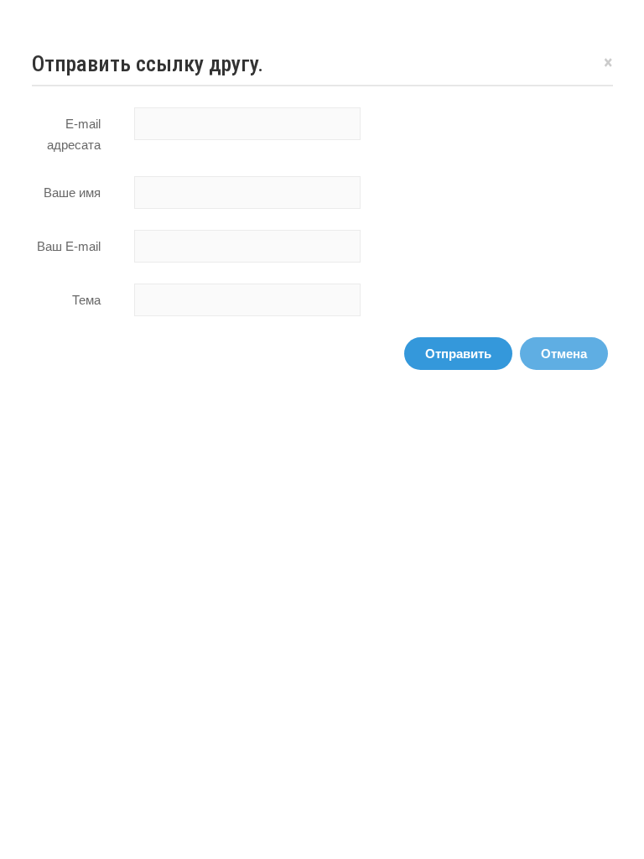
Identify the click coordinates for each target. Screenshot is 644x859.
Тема (86, 300)
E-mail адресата (74, 134)
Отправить (458, 353)
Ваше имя (72, 192)
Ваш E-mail (69, 246)
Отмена (564, 353)
